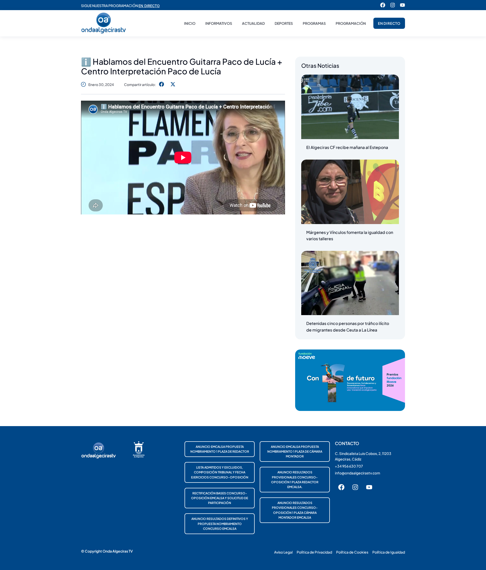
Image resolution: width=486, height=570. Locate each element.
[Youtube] (402, 5)
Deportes (284, 23)
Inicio (189, 23)
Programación (351, 23)
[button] (161, 84)
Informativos (218, 23)
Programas (314, 23)
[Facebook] (382, 5)
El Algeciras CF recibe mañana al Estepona (347, 147)
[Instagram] (392, 5)
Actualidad (253, 23)
